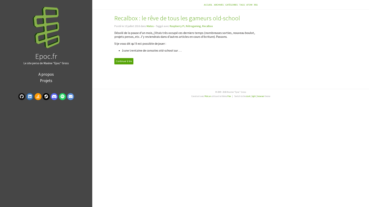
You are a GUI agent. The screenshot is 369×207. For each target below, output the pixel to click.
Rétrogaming (193, 26)
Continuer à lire (124, 61)
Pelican (207, 96)
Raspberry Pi (177, 26)
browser (260, 96)
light (254, 96)
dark (248, 96)
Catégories (231, 4)
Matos (150, 26)
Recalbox (207, 26)
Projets (46, 80)
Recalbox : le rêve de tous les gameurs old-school (177, 18)
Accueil (208, 4)
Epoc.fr (46, 56)
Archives (219, 4)
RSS (256, 4)
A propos (46, 74)
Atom (249, 4)
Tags (242, 4)
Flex (229, 96)
